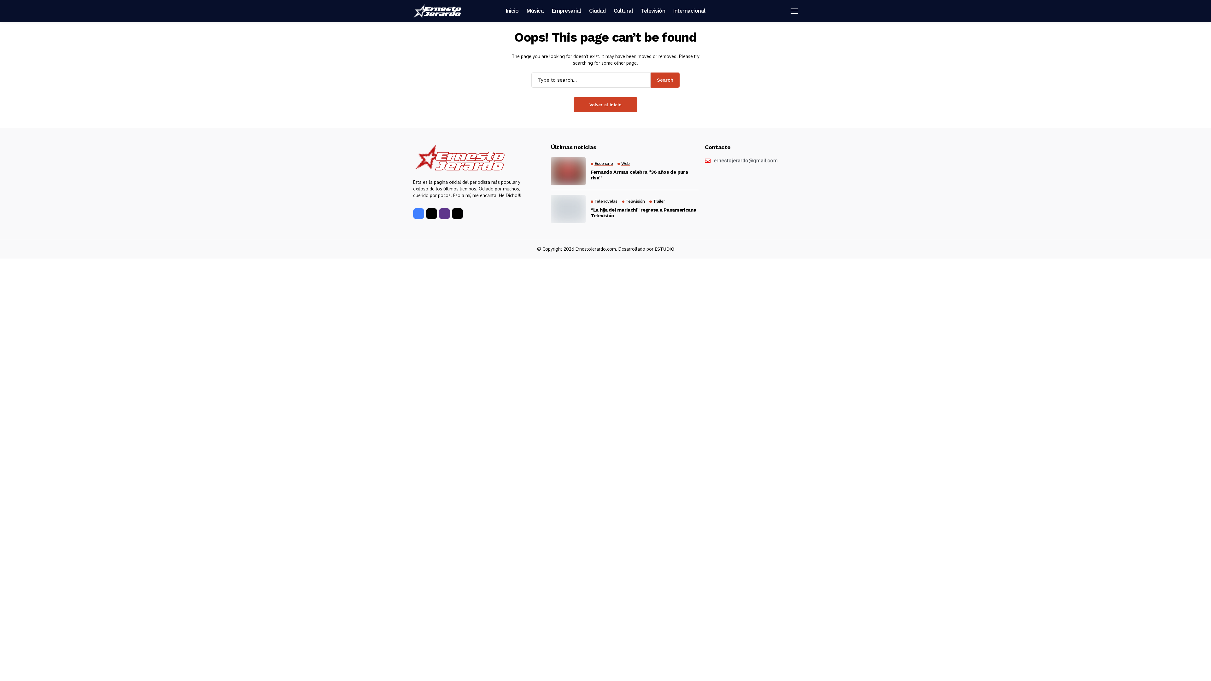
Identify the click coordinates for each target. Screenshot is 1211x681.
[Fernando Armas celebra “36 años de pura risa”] (568, 171)
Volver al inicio (605, 104)
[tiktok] (457, 213)
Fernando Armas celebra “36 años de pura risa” (639, 175)
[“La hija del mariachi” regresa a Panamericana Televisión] (568, 209)
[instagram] (444, 213)
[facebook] (418, 213)
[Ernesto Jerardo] (438, 11)
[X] (431, 213)
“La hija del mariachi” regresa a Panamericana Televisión (643, 212)
